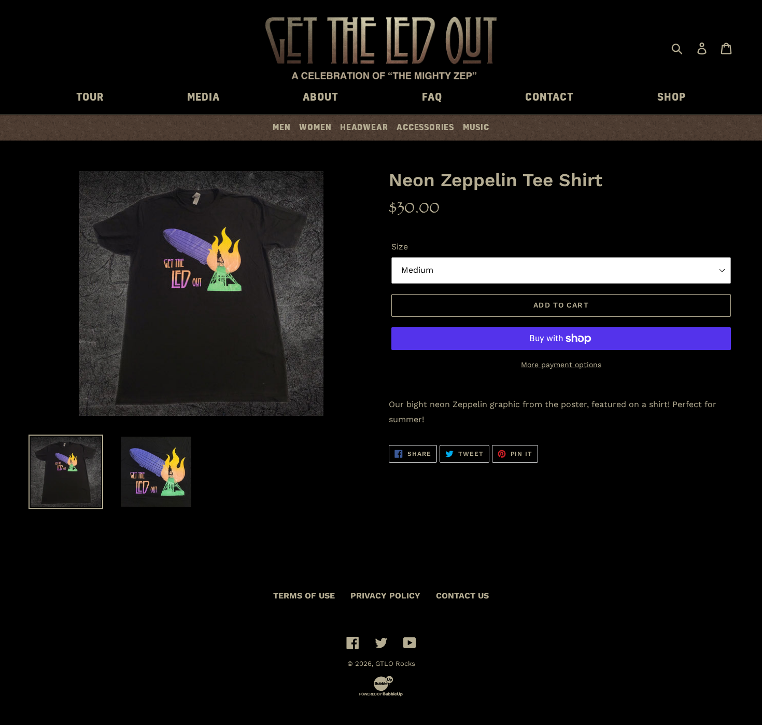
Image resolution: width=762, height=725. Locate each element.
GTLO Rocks (395, 663)
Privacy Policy (385, 596)
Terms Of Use (304, 596)
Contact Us (462, 596)
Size (399, 247)
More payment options (561, 364)
